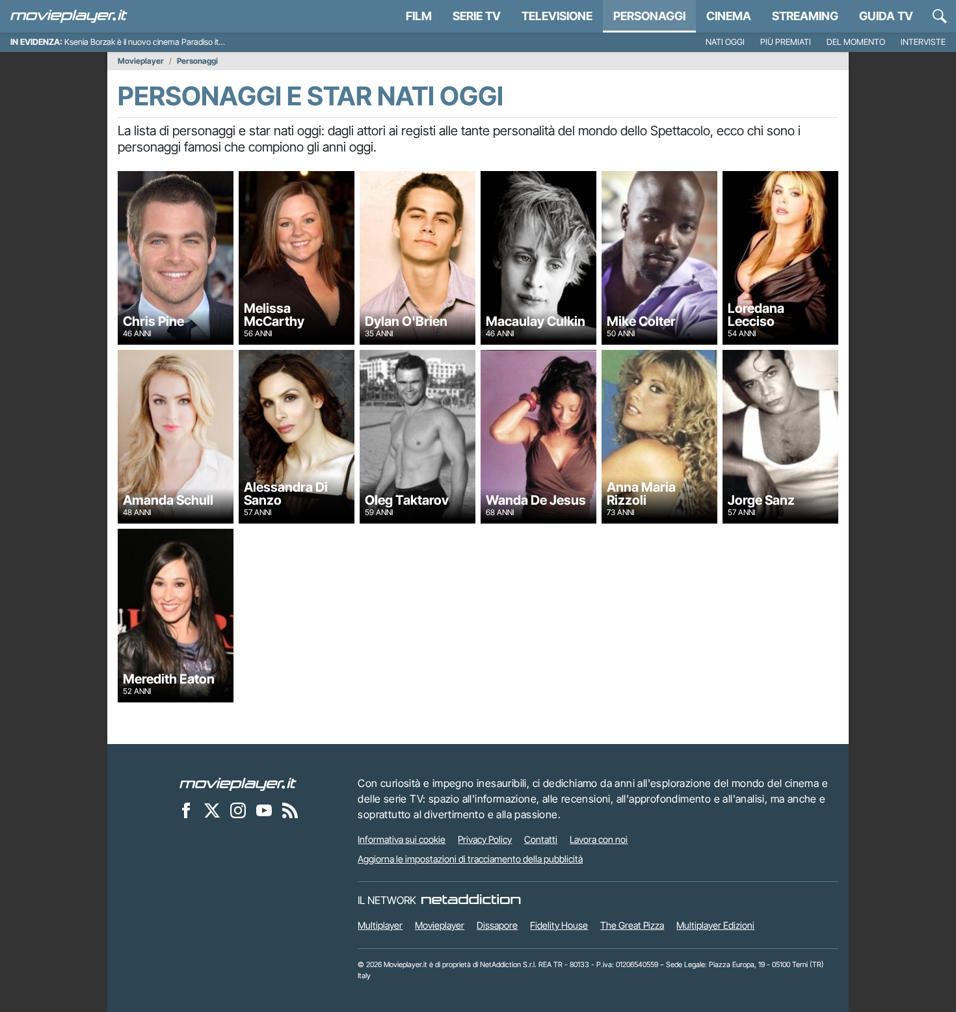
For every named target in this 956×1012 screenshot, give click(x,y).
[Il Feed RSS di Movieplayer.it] (290, 809)
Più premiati (785, 42)
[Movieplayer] (238, 783)
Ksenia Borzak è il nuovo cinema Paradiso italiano (151, 42)
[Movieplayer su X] (212, 809)
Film (419, 16)
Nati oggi (725, 42)
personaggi (649, 16)
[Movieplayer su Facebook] (186, 809)
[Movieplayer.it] (69, 16)
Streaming (805, 16)
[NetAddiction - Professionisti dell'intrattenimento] (470, 900)
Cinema (728, 16)
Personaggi (197, 61)
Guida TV (886, 16)
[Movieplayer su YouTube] (264, 809)
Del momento (856, 42)
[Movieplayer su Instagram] (238, 809)
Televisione (557, 16)
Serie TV (477, 16)
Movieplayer (141, 61)
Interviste (923, 42)
